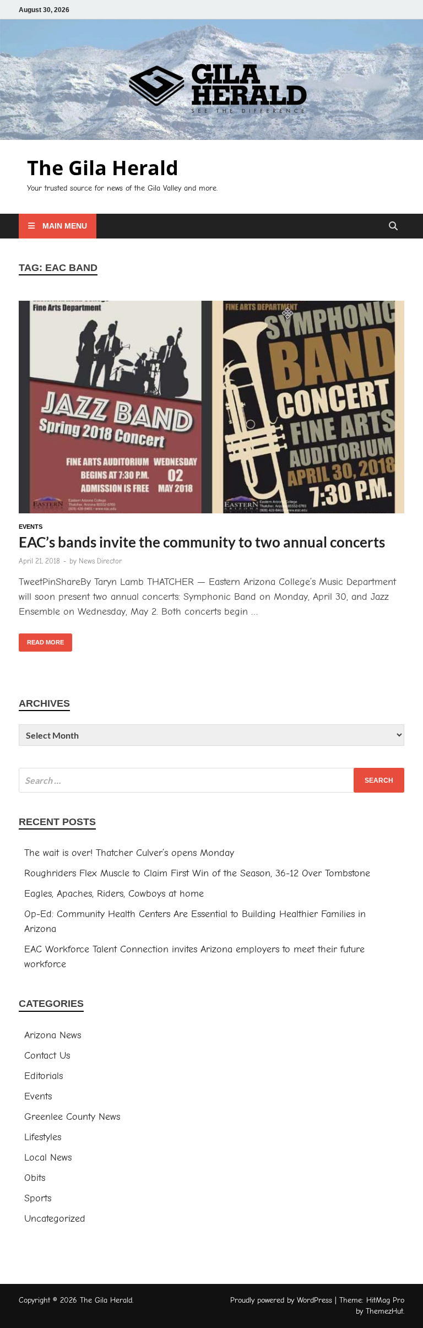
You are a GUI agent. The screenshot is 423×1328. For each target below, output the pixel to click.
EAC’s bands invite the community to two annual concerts (202, 542)
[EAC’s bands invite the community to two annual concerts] (211, 409)
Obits (34, 1178)
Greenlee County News (72, 1117)
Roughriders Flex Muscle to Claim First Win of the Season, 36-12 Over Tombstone (198, 873)
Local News (48, 1157)
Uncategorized (54, 1218)
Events (30, 526)
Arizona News (52, 1035)
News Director (100, 561)
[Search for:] (211, 780)
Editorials (43, 1076)
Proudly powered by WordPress (281, 1300)
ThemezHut (384, 1311)
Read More (41, 639)
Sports (37, 1198)
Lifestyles (42, 1137)
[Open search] (393, 227)
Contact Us (47, 1055)
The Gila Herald (102, 167)
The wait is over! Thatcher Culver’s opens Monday (129, 853)
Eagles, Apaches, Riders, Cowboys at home (114, 893)
